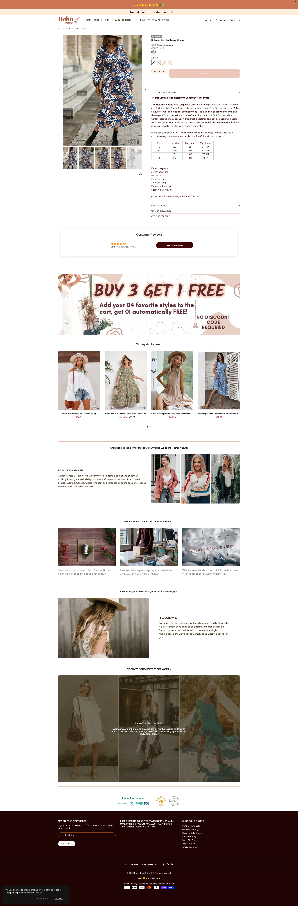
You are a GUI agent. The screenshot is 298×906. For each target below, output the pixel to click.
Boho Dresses (171, 196)
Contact (161, 883)
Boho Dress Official (69, 20)
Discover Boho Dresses (192, 833)
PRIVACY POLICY (44, 898)
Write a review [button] (175, 245)
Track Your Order (189, 844)
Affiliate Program (190, 847)
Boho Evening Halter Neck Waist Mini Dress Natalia (117, 413)
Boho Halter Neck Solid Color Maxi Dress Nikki (210, 413)
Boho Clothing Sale (191, 826)
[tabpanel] (70, 388)
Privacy (134, 883)
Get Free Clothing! (190, 829)
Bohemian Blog (189, 836)
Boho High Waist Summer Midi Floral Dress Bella (164, 413)
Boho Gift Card (189, 840)
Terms (126, 883)
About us (170, 883)
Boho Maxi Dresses (189, 196)
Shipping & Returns (147, 883)
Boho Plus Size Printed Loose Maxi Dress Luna (70, 413)
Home (60, 29)
